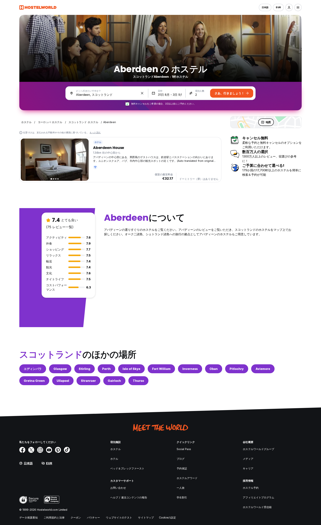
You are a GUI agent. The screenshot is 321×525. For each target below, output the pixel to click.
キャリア (248, 468)
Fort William (161, 369)
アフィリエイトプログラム (258, 497)
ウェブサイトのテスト (119, 517)
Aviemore (263, 369)
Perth (106, 369)
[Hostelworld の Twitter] (31, 450)
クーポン (76, 517)
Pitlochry (237, 369)
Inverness (190, 369)
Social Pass (184, 449)
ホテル (98, 142)
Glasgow (60, 369)
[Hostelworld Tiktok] (67, 450)
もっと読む (95, 132)
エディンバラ (33, 369)
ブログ (180, 458)
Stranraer (88, 381)
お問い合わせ (118, 487)
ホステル (115, 449)
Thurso (138, 381)
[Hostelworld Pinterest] (58, 450)
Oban (214, 369)
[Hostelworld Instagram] (40, 450)
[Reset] (142, 93)
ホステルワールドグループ (258, 449)
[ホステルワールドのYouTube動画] (49, 450)
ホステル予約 (251, 487)
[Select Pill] (289, 7)
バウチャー (93, 517)
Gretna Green (34, 381)
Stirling (84, 369)
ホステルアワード (187, 478)
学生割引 (182, 497)
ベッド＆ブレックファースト (127, 468)
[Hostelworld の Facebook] (22, 450)
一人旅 (180, 487)
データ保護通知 (28, 517)
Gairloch (114, 381)
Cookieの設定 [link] (167, 517)
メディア (248, 458)
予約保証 (182, 468)
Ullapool (63, 381)
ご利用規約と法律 (54, 517)
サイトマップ (146, 517)
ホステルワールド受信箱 (257, 507)
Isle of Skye (131, 369)
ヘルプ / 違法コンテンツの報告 (128, 497)
